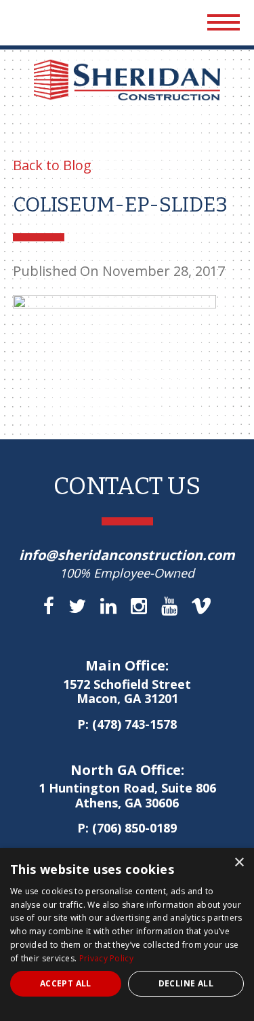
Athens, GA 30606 (127, 796)
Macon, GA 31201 (127, 692)
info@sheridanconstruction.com (127, 555)
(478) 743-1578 (134, 724)
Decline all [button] (185, 983)
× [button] (239, 863)
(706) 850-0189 (134, 828)
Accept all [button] (65, 983)
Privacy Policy (106, 958)
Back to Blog (52, 165)
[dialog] (127, 934)
